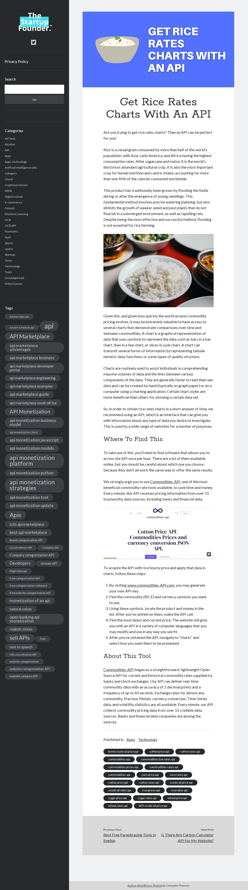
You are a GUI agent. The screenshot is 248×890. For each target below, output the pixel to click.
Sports (9, 243)
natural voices (21, 609)
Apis (15, 514)
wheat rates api (118, 806)
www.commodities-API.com (150, 585)
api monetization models (32, 448)
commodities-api (119, 775)
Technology (12, 266)
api (49, 326)
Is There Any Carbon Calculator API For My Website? (187, 837)
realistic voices (21, 629)
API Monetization (30, 411)
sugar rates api (147, 798)
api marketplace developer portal (32, 368)
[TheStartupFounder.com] (34, 30)
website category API (24, 676)
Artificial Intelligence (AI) (21, 167)
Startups (10, 254)
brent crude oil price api (123, 751)
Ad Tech (10, 138)
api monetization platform (32, 460)
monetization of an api (30, 600)
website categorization (24, 661)
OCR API (10, 225)
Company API (50, 547)
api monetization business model (33, 422)
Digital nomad (14, 196)
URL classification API (23, 654)
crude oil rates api (119, 790)
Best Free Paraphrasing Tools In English (129, 837)
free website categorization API (30, 593)
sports (9, 249)
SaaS (8, 237)
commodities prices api (123, 767)
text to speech (21, 647)
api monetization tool (29, 497)
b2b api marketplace (27, 524)
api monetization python (32, 472)
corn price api (150, 775)
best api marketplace (28, 532)
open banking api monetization (24, 619)
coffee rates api (190, 751)
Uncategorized (14, 278)
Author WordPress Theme (144, 885)
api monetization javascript (34, 439)
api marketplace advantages (24, 347)
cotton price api (118, 782)
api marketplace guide (29, 394)
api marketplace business (32, 357)
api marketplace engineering (33, 378)
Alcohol (10, 144)
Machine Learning (16, 214)
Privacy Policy (16, 61)
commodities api (119, 759)
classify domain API (21, 547)
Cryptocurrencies (16, 185)
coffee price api (159, 751)
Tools (8, 272)
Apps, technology (16, 162)
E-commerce (13, 202)
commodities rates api (163, 767)
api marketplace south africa (33, 402)
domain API (49, 563)
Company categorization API (32, 555)
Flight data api (18, 571)
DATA (8, 191)
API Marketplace (30, 336)
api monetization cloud (24, 432)
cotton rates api (149, 782)
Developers (20, 563)
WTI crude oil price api (153, 806)
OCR (8, 220)
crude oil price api (181, 782)
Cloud (9, 179)
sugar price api (117, 798)
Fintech (10, 208)
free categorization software (28, 585)
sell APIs (20, 638)
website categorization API (30, 669)
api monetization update (32, 505)
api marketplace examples (31, 386)
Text (43, 638)
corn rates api (178, 775)
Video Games (14, 283)
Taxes (8, 260)
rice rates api (179, 790)
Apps (8, 156)
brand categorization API (26, 540)
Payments (11, 231)
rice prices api (151, 790)
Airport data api (19, 316)
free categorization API (25, 578)
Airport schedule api (22, 327)
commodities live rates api (158, 759)
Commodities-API (165, 481)
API (7, 150)
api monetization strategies (32, 485)
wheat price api (177, 798)
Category (11, 173)
